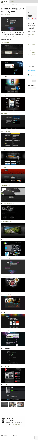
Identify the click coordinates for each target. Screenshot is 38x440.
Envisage (4, 113)
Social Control (6, 366)
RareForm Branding (7, 185)
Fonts (29, 54)
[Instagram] (35, 18)
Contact (16, 4)
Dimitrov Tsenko (7, 276)
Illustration (30, 50)
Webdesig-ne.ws (6, 131)
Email (28, 12)
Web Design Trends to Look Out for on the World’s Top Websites (20, 408)
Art (32, 48)
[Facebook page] (28, 18)
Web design (7, 14)
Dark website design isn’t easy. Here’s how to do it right (4, 408)
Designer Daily (16, 424)
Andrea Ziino (5, 42)
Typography (34, 46)
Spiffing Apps (5, 95)
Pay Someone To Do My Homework (31, 72)
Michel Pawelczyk (7, 221)
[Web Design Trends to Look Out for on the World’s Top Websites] (20, 404)
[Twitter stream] (30, 18)
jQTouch (5, 384)
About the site (15, 434)
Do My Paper (31, 76)
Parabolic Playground (8, 203)
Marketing (34, 54)
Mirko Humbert (8, 434)
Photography (30, 48)
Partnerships (12, 4)
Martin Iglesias (6, 59)
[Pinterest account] (33, 18)
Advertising (30, 46)
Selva (3, 149)
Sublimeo (4, 167)
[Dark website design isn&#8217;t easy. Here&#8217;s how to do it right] (4, 404)
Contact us (15, 436)
